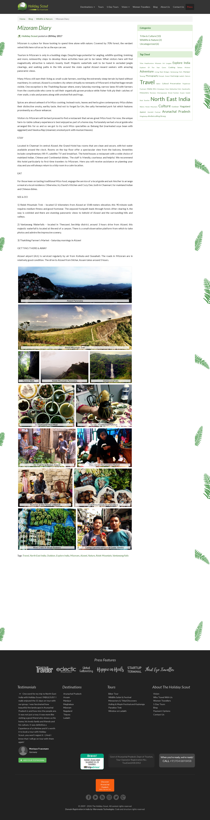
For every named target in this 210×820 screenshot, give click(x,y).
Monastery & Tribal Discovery (122, 700)
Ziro (154, 89)
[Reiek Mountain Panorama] (64, 366)
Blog (155, 7)
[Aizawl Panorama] (75, 284)
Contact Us (178, 7)
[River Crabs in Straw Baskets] (47, 528)
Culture (164, 106)
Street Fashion (173, 93)
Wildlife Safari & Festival (119, 697)
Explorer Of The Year (150, 67)
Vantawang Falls (121, 555)
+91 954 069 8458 (180, 761)
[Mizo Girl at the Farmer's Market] (105, 447)
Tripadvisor (186, 84)
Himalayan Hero (163, 89)
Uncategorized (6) (149, 43)
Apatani (143, 112)
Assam (182, 93)
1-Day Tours (113, 7)
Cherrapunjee (162, 93)
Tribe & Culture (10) (150, 35)
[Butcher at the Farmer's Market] (45, 487)
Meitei (149, 89)
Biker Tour (113, 693)
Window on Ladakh (117, 711)
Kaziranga (174, 76)
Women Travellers (141, 7)
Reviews (153, 93)
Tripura (66, 714)
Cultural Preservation (171, 83)
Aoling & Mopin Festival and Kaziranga (126, 704)
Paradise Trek (115, 707)
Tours (101, 7)
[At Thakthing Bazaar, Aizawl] (47, 447)
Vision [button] (125, 7)
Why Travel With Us (162, 697)
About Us (165, 7)
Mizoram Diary (34, 27)
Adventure (147, 71)
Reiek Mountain (104, 555)
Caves (164, 67)
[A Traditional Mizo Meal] (46, 405)
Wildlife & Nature (44, 19)
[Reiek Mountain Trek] (75, 326)
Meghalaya (144, 116)
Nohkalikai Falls (175, 89)
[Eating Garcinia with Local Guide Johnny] (104, 528)
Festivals (143, 89)
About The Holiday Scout (171, 687)
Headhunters (149, 63)
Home (22, 19)
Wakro (142, 107)
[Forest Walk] (28, 366)
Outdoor (51, 555)
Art (163, 63)
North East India (38, 555)
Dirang (163, 116)
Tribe (141, 63)
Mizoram (74, 555)
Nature (91, 555)
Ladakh (181, 76)
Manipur (186, 72)
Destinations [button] (86, 7)
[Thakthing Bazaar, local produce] (103, 487)
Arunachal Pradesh (176, 111)
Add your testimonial (33, 760)
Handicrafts (186, 89)
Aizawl (83, 555)
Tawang (142, 76)
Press (190, 7)
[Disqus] (75, 602)
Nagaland (185, 106)
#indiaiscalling (154, 116)
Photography (152, 76)
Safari (158, 84)
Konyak (161, 76)
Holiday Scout (30, 35)
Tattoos (179, 67)
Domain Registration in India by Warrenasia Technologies (89, 809)
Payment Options (161, 711)
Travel (26, 555)
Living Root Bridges (162, 72)
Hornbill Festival (154, 112)
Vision (156, 693)
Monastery (144, 93)
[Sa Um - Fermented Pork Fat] (104, 405)
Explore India (62, 555)
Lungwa (168, 63)
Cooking (171, 67)
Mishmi (187, 67)
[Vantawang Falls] (111, 366)
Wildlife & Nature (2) (151, 39)
